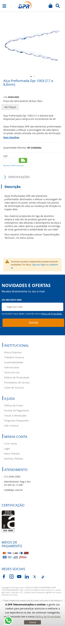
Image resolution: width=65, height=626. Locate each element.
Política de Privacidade (47, 616)
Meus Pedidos (12, 453)
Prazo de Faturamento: (16, 101)
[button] (31, 76)
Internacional (11, 367)
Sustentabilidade (13, 362)
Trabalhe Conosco (14, 357)
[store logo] (25, 5)
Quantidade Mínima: (14, 147)
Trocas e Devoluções (15, 415)
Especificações (19, 177)
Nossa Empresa (13, 352)
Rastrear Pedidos (13, 458)
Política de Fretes (13, 405)
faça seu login (39, 264)
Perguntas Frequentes (16, 420)
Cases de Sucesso (14, 387)
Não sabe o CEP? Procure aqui (13, 166)
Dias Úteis (36, 101)
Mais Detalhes (11, 137)
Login (7, 448)
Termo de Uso (12, 372)
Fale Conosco (11, 425)
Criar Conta (10, 443)
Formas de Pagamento (16, 410)
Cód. (5, 97)
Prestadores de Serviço (17, 382)
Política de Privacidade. (51, 313)
